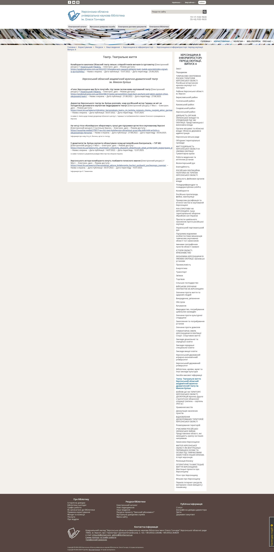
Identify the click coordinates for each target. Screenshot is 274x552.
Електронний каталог (77, 27)
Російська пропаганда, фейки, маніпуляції (187, 195)
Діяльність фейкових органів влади (190, 180)
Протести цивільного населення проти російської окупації (190, 221)
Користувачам (85, 47)
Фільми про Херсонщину (188, 479)
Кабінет (202, 2)
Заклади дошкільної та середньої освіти (187, 340)
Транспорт (181, 272)
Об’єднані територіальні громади (188, 141)
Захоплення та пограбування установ (190, 322)
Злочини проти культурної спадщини (189, 316)
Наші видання (113, 47)
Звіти (178, 512)
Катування (181, 305)
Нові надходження (125, 507)
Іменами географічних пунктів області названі (187, 245)
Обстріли (180, 302)
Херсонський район (185, 112)
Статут (179, 507)
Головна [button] (205, 41)
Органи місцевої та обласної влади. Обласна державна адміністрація (190, 130)
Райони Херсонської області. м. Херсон (190, 92)
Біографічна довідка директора (191, 510)
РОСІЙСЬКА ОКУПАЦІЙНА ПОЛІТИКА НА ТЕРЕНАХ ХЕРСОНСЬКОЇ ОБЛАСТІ (188, 172)
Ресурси (99, 47)
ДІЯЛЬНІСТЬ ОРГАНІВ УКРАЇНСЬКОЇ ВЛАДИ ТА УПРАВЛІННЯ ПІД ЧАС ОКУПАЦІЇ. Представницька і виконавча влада (190, 120)
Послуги (71, 517)
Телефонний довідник (96, 539)
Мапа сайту (122, 517)
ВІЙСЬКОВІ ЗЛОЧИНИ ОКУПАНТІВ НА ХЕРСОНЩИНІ (189, 287)
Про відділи (73, 519)
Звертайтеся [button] (190, 2)
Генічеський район (185, 101)
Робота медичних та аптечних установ (186, 158)
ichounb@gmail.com (101, 535)
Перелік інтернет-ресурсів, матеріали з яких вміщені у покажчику (189, 484)
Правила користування (78, 512)
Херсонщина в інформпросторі (138, 47)
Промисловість (183, 264)
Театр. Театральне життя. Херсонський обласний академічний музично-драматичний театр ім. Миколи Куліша (188, 383)
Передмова (181, 72)
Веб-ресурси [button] (254, 41)
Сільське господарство (187, 283)
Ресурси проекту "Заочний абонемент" (135, 512)
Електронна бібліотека (159, 27)
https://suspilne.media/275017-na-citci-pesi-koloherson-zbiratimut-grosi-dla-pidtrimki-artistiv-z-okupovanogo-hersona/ (115, 131)
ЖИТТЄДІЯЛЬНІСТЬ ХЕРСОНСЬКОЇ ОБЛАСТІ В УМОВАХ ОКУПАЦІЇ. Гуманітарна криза (188, 150)
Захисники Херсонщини (188, 442)
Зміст (178, 68)
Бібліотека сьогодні (76, 505)
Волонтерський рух (185, 163)
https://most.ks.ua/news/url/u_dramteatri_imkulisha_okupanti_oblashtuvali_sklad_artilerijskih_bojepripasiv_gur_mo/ (125, 148)
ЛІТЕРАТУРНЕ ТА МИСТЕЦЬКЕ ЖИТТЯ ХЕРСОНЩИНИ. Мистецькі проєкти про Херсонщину (190, 468)
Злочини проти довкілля (188, 327)
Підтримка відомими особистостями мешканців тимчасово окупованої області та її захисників (189, 237)
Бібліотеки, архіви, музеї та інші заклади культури (189, 370)
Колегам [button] (238, 41)
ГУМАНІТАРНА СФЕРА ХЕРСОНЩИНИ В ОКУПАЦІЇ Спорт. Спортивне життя (188, 333)
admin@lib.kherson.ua (122, 535)
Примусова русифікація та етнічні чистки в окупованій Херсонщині (190, 202)
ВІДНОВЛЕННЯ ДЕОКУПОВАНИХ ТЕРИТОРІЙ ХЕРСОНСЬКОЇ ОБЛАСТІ (189, 419)
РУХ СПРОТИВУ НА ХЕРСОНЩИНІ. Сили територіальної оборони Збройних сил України (188, 212)
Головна (71, 47)
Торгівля (180, 279)
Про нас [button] (267, 41)
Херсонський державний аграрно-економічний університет (188, 357)
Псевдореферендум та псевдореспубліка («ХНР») (188, 186)
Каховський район (185, 104)
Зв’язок (179, 275)
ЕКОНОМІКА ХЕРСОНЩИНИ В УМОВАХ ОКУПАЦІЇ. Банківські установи (190, 258)
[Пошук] (205, 12)
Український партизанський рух (190, 228)
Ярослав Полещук (94, 550)
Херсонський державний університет (188, 364)
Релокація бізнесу (184, 461)
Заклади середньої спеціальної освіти (185, 346)
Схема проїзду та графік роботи (101, 537)
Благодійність (182, 167)
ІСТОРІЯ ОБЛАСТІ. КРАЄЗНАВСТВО (184, 251)
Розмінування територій (188, 425)
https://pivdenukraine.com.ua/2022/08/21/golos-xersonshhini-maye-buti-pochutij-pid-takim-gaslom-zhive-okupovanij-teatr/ (119, 95)
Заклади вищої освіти (186, 351)
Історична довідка (76, 502)
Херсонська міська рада (187, 137)
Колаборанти (182, 190)
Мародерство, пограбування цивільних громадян (190, 310)
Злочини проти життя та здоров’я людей (188, 293)
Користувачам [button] (222, 41)
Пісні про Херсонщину (187, 475)
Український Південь (90, 67)
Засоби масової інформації (189, 375)
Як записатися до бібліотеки (81, 510)
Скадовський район (185, 108)
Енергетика (181, 268)
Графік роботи (74, 507)
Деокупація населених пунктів (187, 412)
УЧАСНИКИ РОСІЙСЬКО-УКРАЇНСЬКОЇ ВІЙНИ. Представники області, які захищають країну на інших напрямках (189, 433)
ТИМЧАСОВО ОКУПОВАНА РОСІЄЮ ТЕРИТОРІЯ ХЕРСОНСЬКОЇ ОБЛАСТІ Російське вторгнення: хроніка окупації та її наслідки (188, 82)
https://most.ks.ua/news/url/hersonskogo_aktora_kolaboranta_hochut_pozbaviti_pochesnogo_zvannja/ (118, 165)
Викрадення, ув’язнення (188, 298)
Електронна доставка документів (132, 27)
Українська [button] (176, 2)
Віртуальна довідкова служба (102, 27)
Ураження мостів (184, 407)
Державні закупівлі (185, 514)
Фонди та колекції (76, 514)
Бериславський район (187, 97)
